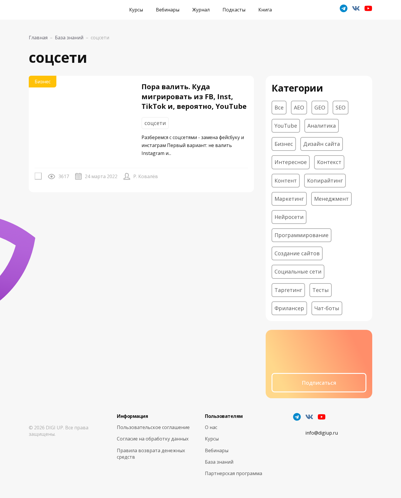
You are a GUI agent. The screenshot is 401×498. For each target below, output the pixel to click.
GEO (319, 107)
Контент (285, 180)
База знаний (219, 462)
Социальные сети (297, 271)
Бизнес (42, 81)
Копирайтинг (325, 180)
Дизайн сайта (321, 143)
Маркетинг (289, 198)
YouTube (285, 125)
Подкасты (234, 9)
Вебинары (167, 9)
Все (279, 107)
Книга (265, 9)
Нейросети (289, 216)
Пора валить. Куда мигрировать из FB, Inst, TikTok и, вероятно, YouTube (194, 96)
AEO (299, 107)
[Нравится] (38, 176)
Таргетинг (288, 289)
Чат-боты (326, 308)
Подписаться (319, 382)
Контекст (329, 162)
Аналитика (321, 125)
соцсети (155, 122)
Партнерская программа (233, 473)
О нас (211, 427)
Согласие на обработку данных (152, 438)
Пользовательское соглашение (153, 427)
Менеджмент (331, 198)
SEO (341, 107)
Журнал (201, 9)
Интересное (290, 162)
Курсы (136, 9)
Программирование (301, 235)
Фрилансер (289, 308)
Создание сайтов (297, 253)
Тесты (320, 289)
